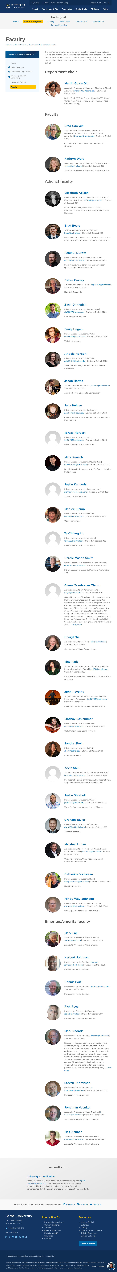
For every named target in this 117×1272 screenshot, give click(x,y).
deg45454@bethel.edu (101, 285)
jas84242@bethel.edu (74, 803)
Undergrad (8, 45)
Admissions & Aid (50, 9)
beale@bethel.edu (72, 233)
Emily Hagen (73, 329)
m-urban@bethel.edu (91, 852)
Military (47, 1239)
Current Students (52, 1225)
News (53, 3)
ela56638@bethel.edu (93, 200)
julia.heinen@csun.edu (74, 413)
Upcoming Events (18, 82)
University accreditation (41, 1176)
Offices (46, 3)
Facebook (70, 1204)
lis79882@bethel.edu (73, 726)
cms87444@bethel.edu (74, 565)
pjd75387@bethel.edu (74, 260)
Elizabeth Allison (76, 192)
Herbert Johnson (76, 957)
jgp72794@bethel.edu (97, 699)
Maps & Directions (16, 1228)
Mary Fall (70, 933)
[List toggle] (9, 67)
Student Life (81, 9)
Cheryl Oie (72, 637)
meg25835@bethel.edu (84, 91)
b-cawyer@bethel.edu (84, 136)
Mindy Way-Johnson (79, 898)
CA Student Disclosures (34, 1256)
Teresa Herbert (74, 432)
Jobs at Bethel (87, 1222)
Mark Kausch (73, 457)
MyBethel (36, 3)
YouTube (97, 1204)
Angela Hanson (75, 353)
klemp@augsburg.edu (74, 516)
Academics (67, 9)
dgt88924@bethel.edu (74, 827)
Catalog (50, 21)
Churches (48, 1236)
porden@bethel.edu (100, 987)
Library (84, 1228)
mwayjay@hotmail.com (74, 906)
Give (104, 3)
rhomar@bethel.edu (100, 1036)
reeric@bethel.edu (72, 1014)
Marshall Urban (75, 844)
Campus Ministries (58, 25)
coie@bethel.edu (98, 642)
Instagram (83, 1204)
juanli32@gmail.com (98, 669)
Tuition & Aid (81, 21)
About (35, 9)
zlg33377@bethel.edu (74, 312)
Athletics (95, 9)
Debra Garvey (74, 280)
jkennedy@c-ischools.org (75, 492)
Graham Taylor (74, 819)
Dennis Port (72, 982)
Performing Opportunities (21, 72)
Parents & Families (52, 1230)
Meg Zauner (73, 1132)
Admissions (65, 21)
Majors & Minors (17, 67)
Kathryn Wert (74, 158)
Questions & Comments (91, 1230)
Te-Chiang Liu (74, 533)
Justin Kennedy (75, 484)
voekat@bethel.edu (73, 166)
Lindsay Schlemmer (78, 719)
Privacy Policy (50, 1256)
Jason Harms (73, 381)
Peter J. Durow (75, 253)
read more (77, 624)
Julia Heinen (73, 405)
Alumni (47, 1228)
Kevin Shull (72, 768)
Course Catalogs (88, 1236)
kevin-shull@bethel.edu (74, 775)
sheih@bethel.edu (72, 751)
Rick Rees (71, 1006)
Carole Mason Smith (78, 558)
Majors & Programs (33, 21)
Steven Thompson (77, 1083)
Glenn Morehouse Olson (81, 585)
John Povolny (74, 691)
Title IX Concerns (88, 1233)
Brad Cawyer (73, 126)
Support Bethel (87, 1244)
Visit (99, 3)
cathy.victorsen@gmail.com (76, 882)
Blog (66, 3)
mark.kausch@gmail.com (75, 465)
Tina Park (71, 661)
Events (60, 3)
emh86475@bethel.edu (74, 337)
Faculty (14, 87)
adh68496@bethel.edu (74, 361)
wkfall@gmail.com (72, 940)
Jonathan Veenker (77, 1107)
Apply (93, 3)
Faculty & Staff (51, 1233)
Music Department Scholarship (18, 77)
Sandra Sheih (73, 743)
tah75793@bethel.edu (74, 440)
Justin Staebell (75, 795)
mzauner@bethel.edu (73, 1139)
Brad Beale (72, 225)
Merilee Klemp (74, 509)
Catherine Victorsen (78, 874)
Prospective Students (53, 1222)
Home (16, 21)
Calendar (85, 1225)
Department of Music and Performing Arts (42, 45)
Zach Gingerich (75, 304)
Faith (105, 9)
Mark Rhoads (73, 1031)
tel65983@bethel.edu (74, 541)
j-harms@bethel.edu (100, 385)
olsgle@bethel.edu (72, 593)
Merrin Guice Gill (76, 83)
